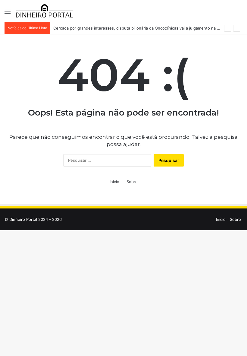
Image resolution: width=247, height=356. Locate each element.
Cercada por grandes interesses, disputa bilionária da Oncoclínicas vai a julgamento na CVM (139, 28)
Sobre (132, 181)
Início (114, 181)
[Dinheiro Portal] (44, 10)
